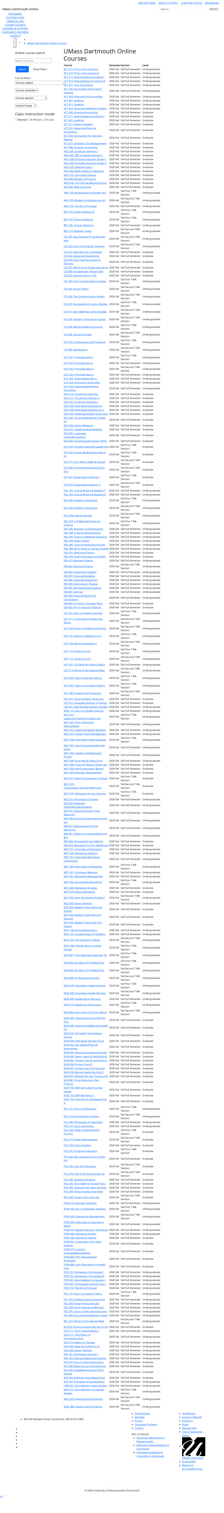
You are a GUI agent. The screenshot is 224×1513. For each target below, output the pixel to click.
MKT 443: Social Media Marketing (83, 882)
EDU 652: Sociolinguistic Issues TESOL (85, 441)
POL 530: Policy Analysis (77, 1145)
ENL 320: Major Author (77, 540)
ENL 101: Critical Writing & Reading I (84, 490)
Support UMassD (192, 1417)
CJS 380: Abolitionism (76, 349)
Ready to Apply (168, 3)
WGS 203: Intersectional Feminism (83, 1399)
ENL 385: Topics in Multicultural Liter (84, 544)
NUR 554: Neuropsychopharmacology (85, 1052)
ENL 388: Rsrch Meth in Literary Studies (86, 548)
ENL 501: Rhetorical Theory (79, 552)
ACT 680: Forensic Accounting (81, 147)
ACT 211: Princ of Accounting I (81, 69)
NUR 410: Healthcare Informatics (82, 1004)
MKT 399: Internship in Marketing (83, 866)
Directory (187, 1420)
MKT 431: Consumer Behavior (81, 872)
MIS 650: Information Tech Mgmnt (83, 841)
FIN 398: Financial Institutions (80, 580)
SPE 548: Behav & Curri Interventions (85, 1366)
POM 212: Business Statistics (80, 1203)
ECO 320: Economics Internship (82, 382)
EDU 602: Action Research (78, 425)
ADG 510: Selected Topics (78, 167)
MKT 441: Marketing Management (83, 876)
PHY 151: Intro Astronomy (79, 1126)
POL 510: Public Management (81, 1139)
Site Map (140, 1417)
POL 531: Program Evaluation (80, 1151)
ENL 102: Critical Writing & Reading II (85, 494)
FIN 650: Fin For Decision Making (82, 607)
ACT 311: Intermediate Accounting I (84, 77)
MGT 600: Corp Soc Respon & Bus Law (85, 764)
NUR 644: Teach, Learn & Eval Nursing (85, 1056)
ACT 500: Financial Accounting (81, 112)
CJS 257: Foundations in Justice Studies (86, 304)
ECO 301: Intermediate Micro (80, 378)
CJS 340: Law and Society (78, 334)
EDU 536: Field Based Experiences (83, 406)
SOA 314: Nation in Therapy (79, 1342)
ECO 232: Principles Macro (79, 369)
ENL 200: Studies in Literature (80, 500)
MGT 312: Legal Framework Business (85, 730)
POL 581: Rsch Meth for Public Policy (85, 1183)
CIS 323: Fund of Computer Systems (84, 246)
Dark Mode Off (112, 1485)
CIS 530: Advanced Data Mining (81, 256)
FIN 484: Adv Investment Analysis (82, 588)
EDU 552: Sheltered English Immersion (86, 414)
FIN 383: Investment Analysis (80, 572)
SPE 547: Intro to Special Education (84, 1362)
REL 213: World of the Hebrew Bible (84, 1321)
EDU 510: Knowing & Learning (81, 394)
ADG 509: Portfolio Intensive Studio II (85, 163)
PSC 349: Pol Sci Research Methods (84, 1307)
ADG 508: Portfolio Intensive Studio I (85, 159)
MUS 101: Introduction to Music (82, 940)
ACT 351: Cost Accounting (78, 85)
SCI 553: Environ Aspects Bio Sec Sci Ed (86, 1327)
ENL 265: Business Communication (83, 529)
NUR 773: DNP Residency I (79, 1095)
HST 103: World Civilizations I (80, 643)
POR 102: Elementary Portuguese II (84, 1276)
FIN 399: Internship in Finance (81, 584)
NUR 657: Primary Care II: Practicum (84, 1068)
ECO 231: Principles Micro (78, 357)
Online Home (142, 1413)
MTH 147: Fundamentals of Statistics (85, 934)
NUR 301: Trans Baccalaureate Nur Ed (85, 955)
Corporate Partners (15, 32)
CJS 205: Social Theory (76, 289)
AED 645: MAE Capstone (77, 187)
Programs (15, 14)
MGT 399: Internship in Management (85, 739)
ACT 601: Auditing (74, 120)
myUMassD (212, 3)
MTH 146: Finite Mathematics (80, 930)
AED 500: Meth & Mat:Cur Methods (84, 171)
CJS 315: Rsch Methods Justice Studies (85, 311)
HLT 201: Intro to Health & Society (83, 613)
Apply (185, 1424)
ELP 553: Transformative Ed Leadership (86, 446)
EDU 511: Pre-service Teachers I (82, 398)
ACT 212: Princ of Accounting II (81, 73)
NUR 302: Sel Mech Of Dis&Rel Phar (84, 962)
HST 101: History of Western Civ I (82, 636)
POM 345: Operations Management (84, 1216)
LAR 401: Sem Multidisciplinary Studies (86, 707)
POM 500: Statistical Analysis (80, 1237)
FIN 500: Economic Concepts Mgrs (83, 603)
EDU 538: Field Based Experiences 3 (84, 410)
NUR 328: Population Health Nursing (85, 985)
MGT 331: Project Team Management (85, 734)
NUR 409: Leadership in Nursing (82, 999)
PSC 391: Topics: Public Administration (85, 1311)
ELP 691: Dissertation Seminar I (82, 477)
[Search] (200, 9)
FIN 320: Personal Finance (78, 566)
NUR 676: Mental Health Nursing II (83, 1072)
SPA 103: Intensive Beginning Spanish (85, 1358)
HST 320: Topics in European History (84, 685)
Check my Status (191, 3)
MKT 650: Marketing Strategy (80, 888)
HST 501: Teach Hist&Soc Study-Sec (84, 699)
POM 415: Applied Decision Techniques (86, 1230)
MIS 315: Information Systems (81, 799)
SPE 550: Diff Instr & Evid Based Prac (84, 1377)
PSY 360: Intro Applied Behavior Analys (86, 1315)
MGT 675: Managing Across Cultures (85, 793)
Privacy (139, 1420)
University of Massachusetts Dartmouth (55, 1413)
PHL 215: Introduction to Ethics (81, 1116)
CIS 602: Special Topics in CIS (80, 275)
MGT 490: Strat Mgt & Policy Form (83, 760)
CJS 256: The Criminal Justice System (84, 296)
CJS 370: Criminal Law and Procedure (85, 342)
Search (22, 69)
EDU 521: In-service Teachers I (81, 402)
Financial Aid (15, 21)
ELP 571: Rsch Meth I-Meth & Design (84, 462)
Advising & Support (15, 28)
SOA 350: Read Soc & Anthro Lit (82, 1346)
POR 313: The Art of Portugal (80, 1288)
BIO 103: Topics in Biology (78, 219)
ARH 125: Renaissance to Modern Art (85, 192)
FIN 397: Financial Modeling (79, 576)
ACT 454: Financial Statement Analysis (85, 108)
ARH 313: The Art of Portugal (80, 206)
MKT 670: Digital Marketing (79, 892)
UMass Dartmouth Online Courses (47, 43)
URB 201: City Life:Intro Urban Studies (85, 1385)
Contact (15, 36)
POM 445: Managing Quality (80, 1234)
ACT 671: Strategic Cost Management (85, 143)
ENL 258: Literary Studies (78, 515)
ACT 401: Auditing (74, 100)
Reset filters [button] (40, 69)
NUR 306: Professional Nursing (81, 978)
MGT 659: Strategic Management (83, 772)
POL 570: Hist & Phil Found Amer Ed (84, 1174)
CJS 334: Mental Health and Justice (83, 327)
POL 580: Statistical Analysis (79, 1179)
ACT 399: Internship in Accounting (83, 96)
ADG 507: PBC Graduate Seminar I (83, 155)
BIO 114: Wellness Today (78, 231)
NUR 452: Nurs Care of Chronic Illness (85, 1012)
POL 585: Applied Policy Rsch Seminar (85, 1187)
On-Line (49, 119)
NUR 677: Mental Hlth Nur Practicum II (86, 1076)
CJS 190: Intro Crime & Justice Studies (85, 281)
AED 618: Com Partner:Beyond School (85, 183)
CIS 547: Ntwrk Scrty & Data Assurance (86, 267)
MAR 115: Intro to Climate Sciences (84, 711)
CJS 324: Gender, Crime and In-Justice (85, 319)
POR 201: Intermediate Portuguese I (84, 1280)
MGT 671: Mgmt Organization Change (85, 778)
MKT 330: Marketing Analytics (81, 853)
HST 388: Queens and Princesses (82, 693)
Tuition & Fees (15, 17)
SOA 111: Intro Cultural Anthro (81, 1331)
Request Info (147, 3)
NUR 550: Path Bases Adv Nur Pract (84, 1041)
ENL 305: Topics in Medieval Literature (85, 537)
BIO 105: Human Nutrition (79, 225)
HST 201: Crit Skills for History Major (84, 664)
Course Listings (15, 25)
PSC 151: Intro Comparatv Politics (83, 1293)
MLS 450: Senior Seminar (78, 903)
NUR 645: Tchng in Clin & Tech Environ (85, 1060)
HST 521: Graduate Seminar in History (85, 703)
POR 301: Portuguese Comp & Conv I (85, 1284)
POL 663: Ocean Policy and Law (81, 1197)
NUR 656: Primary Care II (78, 1064)
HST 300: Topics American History (83, 678)
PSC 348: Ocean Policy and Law (81, 1303)
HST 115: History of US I (77, 651)
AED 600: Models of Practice (80, 179)
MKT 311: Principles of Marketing (83, 849)
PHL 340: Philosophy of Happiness (83, 1122)
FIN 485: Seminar (73, 592)
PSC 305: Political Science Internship (84, 1299)
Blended (22, 119)
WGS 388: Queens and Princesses (83, 1406)
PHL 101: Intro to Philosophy (80, 1108)
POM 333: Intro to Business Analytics (85, 1209)
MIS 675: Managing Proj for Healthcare (86, 845)
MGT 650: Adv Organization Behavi (83, 768)
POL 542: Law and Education (80, 1166)
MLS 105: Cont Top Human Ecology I (84, 897)
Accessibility (189, 1461)
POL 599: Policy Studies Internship (83, 1191)
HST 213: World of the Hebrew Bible (84, 670)
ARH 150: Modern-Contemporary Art (85, 200)
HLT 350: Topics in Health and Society (85, 628)
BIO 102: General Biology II (79, 212)
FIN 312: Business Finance (78, 560)
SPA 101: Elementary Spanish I (81, 1354)
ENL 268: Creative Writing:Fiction (82, 533)
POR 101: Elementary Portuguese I (83, 1272)
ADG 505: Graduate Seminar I (80, 151)
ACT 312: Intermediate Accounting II (84, 81)
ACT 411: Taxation (74, 104)
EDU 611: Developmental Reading (83, 429)
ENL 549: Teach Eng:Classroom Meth (84, 556)
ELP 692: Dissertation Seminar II (82, 484)
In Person (35, 119)
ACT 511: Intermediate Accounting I (84, 116)
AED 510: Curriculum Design (80, 175)
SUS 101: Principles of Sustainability (84, 1381)
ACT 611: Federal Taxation (78, 124)
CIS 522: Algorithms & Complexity (83, 252)
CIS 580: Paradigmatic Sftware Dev (83, 271)
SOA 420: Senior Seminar (78, 1350)
